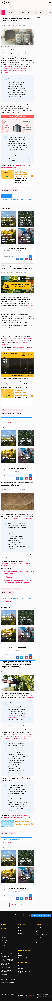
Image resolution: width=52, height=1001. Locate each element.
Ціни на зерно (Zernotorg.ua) (40, 931)
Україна (9, 12)
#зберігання (5, 190)
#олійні (19, 413)
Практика (3, 937)
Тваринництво (5, 934)
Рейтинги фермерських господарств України (7, 960)
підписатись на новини (41, 915)
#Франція (4, 833)
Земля (29, 12)
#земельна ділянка (6, 589)
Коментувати (6, 196)
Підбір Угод (25, 381)
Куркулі (20, 927)
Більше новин (17, 904)
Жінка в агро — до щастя (8, 979)
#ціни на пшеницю (17, 409)
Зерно (42, 12)
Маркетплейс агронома (42, 942)
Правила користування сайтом (25, 972)
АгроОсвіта (4, 974)
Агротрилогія (5, 956)
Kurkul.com (4, 72)
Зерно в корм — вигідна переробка (8, 964)
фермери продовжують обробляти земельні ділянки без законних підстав (16, 563)
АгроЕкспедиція (5, 967)
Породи (20, 933)
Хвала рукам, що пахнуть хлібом (8, 983)
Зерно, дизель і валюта (20, 311)
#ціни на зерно (6, 409)
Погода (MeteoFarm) (41, 927)
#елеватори (14, 190)
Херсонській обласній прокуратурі (21, 518)
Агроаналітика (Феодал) (42, 934)
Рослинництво (5, 932)
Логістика (3, 945)
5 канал (30, 697)
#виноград (12, 833)
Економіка (4, 943)
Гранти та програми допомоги (6, 970)
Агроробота (39, 937)
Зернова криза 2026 (6, 953)
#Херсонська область (7, 592)
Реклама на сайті (23, 958)
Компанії (20, 930)
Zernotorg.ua (21, 308)
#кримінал (17, 589)
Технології (4, 940)
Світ (35, 12)
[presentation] (1, 12)
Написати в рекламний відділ (24, 954)
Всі (3, 12)
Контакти (21, 968)
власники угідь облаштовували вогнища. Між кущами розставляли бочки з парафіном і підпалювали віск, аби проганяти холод (16, 736)
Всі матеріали (7, 203)
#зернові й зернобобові (8, 413)
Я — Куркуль (4, 977)
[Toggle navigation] (50, 2)
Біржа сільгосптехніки (42, 940)
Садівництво (19, 12)
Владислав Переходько (14, 66)
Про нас (20, 966)
